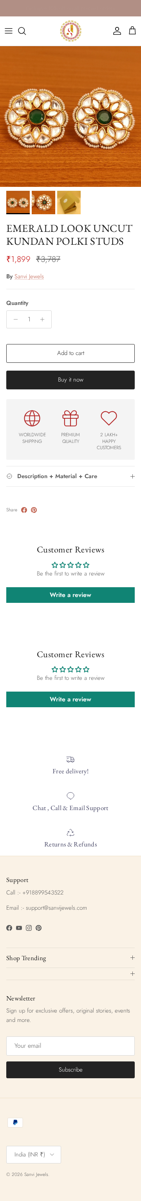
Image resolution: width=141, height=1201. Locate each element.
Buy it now (70, 379)
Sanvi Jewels (29, 276)
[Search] (25, 30)
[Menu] (8, 30)
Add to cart (70, 353)
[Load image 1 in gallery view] (70, 116)
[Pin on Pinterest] (34, 510)
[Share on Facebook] (24, 510)
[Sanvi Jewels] (70, 31)
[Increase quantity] (44, 319)
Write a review (70, 594)
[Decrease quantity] (13, 319)
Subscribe (71, 1069)
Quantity (17, 303)
